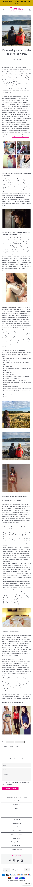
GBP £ (26, 869)
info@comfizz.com (16, 842)
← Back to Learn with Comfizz (16, 798)
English (5, 870)
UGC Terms (16, 838)
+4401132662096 (16, 845)
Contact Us (16, 804)
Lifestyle (10, 742)
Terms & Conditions (16, 834)
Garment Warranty (16, 849)
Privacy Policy (17, 830)
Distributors (16, 819)
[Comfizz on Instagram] (14, 860)
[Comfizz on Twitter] (18, 860)
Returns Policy (16, 827)
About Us (16, 800)
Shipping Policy (16, 823)
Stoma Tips (20, 742)
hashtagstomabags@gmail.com (20, 136)
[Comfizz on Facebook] (10, 860)
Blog (16, 808)
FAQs (16, 815)
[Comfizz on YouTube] (22, 860)
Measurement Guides (16, 812)
